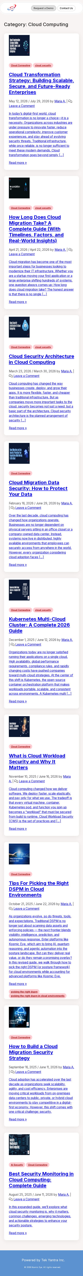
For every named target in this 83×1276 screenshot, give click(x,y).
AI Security (17, 1164)
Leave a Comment (22, 106)
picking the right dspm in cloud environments (37, 995)
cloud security (43, 65)
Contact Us (66, 8)
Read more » (18, 163)
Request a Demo (44, 8)
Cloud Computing (20, 65)
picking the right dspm (24, 991)
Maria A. (60, 101)
